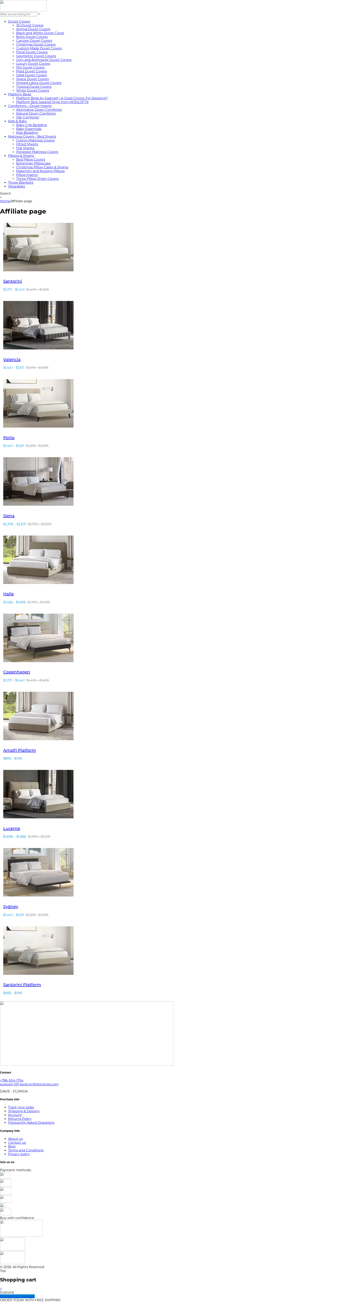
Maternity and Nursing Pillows (40, 171)
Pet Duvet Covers (30, 67)
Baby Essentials (28, 129)
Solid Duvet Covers (31, 75)
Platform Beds (19, 94)
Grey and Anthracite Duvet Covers (43, 60)
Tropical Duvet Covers (34, 87)
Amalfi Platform (19, 751)
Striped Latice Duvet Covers (38, 83)
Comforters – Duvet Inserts (30, 106)
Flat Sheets (25, 148)
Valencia (12, 360)
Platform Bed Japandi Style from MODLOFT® (52, 102)
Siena (9, 516)
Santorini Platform (22, 985)
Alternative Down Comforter (39, 110)
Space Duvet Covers (32, 79)
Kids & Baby (17, 121)
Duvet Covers (19, 21)
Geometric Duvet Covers (36, 56)
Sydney (10, 907)
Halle (8, 594)
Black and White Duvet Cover (40, 33)
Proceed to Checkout (17, 1296)
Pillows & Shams (21, 156)
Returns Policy (20, 1119)
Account (15, 1115)
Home (5, 201)
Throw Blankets (20, 183)
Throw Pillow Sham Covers (37, 179)
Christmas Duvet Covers (36, 44)
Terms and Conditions (26, 1150)
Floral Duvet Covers (32, 52)
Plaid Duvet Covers (31, 71)
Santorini (12, 282)
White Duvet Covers (32, 90)
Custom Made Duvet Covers (39, 48)
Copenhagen (16, 672)
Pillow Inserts (27, 175)
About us (15, 1139)
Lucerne (11, 829)
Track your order (21, 1107)
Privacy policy (19, 1154)
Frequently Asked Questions (31, 1123)
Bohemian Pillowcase (33, 163)
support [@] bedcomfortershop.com (29, 1084)
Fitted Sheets (27, 144)
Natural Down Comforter (36, 113)
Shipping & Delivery (24, 1111)
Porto (9, 438)
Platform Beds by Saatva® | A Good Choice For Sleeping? (62, 98)
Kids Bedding (27, 133)
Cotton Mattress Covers (35, 140)
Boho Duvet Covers (32, 37)
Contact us (17, 1143)
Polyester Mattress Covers (37, 152)
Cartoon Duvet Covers (34, 41)
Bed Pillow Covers (30, 159)
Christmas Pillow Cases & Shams (42, 167)
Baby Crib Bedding (31, 125)
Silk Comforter (27, 117)
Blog (12, 1146)
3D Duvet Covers (29, 25)
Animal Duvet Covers (33, 29)
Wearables (16, 186)
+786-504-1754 (11, 1080)
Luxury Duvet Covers (33, 64)
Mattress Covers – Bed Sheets (32, 136)
